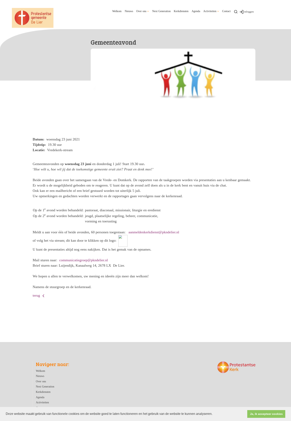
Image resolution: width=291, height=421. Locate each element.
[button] (213, 414)
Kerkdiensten (181, 11)
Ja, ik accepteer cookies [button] (266, 413)
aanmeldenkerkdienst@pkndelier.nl (153, 232)
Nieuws (129, 11)
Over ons (141, 11)
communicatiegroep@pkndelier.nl (83, 260)
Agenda (196, 11)
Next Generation (161, 11)
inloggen (249, 11)
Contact (226, 11)
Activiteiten (209, 11)
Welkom (117, 11)
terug (37, 295)
